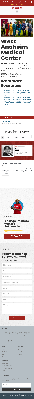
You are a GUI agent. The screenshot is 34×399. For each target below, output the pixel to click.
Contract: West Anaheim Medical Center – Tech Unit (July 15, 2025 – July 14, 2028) (18, 93)
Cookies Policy (16, 393)
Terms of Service (15, 395)
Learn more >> (17, 4)
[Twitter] (6, 340)
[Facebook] (3, 340)
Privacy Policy (27, 394)
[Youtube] (14, 340)
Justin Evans (6, 121)
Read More (28, 173)
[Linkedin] (8, 340)
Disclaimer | (10, 393)
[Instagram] (11, 340)
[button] (17, 11)
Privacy (4, 393)
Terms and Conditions (26, 393)
